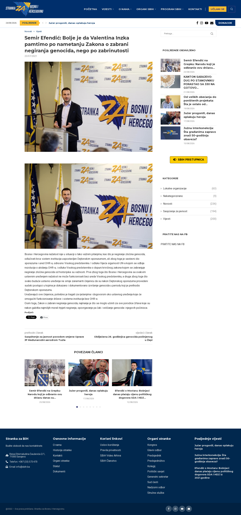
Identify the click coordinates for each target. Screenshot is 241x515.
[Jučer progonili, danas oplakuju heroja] (88, 372)
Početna (90, 9)
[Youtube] (206, 23)
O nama (124, 9)
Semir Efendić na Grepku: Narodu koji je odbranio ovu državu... (199, 64)
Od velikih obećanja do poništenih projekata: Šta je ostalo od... (200, 100)
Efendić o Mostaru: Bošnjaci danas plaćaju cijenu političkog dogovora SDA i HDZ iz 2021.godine (214, 473)
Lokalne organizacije (189, 188)
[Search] (231, 9)
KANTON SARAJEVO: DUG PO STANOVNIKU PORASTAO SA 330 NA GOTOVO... (199, 82)
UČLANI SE (217, 9)
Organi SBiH (145, 9)
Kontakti (195, 9)
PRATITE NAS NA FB (172, 244)
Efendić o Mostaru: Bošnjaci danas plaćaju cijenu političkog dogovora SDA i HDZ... (132, 394)
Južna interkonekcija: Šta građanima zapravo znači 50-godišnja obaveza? (200, 134)
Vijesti (107, 9)
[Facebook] (197, 23)
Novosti (189, 203)
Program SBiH (171, 9)
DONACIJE (225, 22)
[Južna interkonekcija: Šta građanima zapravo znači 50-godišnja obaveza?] (170, 133)
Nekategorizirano (189, 196)
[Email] (212, 23)
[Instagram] (201, 23)
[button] (42, 23)
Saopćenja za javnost (189, 211)
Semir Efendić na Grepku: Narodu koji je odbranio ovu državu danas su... (45, 394)
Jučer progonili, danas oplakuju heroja (72, 23)
